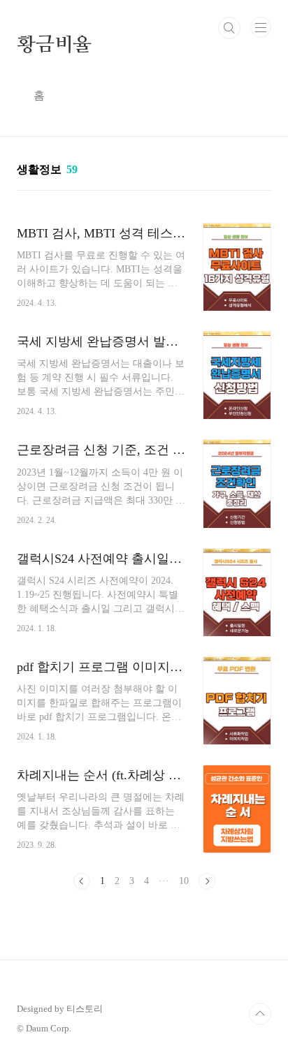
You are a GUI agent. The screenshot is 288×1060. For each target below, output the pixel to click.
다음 (207, 881)
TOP (260, 1014)
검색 (229, 27)
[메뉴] (260, 27)
